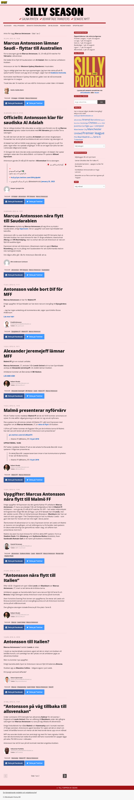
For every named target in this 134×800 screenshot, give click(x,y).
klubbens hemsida (58, 73)
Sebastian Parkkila (17, 749)
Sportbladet (78, 25)
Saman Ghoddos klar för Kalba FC (87, 160)
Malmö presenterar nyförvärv (35, 410)
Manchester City (80, 129)
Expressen (24, 229)
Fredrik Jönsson (16, 322)
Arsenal (86, 119)
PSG (75, 137)
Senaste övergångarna (36, 25)
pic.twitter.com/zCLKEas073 (20, 435)
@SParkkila (19, 752)
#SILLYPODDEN (19, 25)
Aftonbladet (85, 92)
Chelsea (92, 122)
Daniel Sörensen (16, 544)
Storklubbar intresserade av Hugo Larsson (87, 171)
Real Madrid (83, 136)
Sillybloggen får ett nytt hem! (85, 157)
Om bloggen (53, 25)
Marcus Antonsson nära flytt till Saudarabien (33, 218)
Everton (99, 123)
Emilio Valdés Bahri (17, 90)
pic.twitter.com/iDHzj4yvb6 (28, 177)
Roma (91, 137)
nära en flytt (43, 424)
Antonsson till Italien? (26, 641)
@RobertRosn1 (20, 385)
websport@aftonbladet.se (83, 116)
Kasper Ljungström (17, 188)
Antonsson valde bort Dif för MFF (33, 291)
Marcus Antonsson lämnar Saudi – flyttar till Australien (33, 45)
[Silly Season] (54, 14)
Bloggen (7, 25)
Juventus (78, 126)
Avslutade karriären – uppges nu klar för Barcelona (89, 165)
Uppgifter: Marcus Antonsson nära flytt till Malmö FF (34, 496)
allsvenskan (78, 120)
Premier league (93, 133)
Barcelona (95, 119)
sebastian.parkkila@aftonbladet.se (22, 750)
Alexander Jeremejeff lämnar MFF (34, 353)
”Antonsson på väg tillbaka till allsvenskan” (35, 708)
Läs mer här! (9, 316)
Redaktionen (65, 25)
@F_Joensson (19, 326)
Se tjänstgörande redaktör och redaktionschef (20, 792)
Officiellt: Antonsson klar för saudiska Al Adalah (33, 120)
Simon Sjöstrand (16, 678)
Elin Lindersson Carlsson (19, 262)
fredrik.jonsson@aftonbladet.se (21, 324)
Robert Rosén (15, 381)
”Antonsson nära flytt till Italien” (29, 577)
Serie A (96, 136)
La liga (85, 125)
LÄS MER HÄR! (9, 376)
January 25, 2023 (48, 181)
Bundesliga (84, 123)
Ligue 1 (91, 126)
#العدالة (14, 177)
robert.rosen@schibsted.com (20, 383)
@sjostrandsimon (21, 681)
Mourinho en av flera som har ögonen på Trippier (89, 176)
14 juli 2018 (34, 439)
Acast (97, 92)
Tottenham (78, 139)
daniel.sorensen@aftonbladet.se (21, 546)
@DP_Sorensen (20, 548)
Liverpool (99, 125)
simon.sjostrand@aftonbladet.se (21, 679)
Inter (103, 123)
